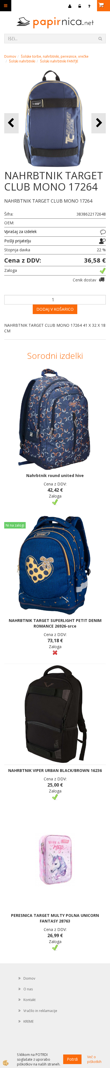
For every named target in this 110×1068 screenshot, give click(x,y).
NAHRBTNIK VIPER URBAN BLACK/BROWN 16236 (55, 770)
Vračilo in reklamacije (40, 1010)
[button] (98, 123)
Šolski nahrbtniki (22, 61)
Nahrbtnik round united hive (55, 475)
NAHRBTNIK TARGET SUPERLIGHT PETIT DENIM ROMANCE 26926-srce (55, 623)
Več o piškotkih (94, 1059)
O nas (28, 989)
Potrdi (72, 1059)
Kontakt (29, 999)
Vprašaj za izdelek (20, 231)
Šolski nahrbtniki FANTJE (59, 61)
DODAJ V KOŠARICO (55, 309)
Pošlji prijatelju (17, 240)
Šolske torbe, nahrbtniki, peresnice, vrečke (55, 56)
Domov (10, 56)
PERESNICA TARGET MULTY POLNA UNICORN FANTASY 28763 (55, 918)
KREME (28, 1021)
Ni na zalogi (15, 525)
